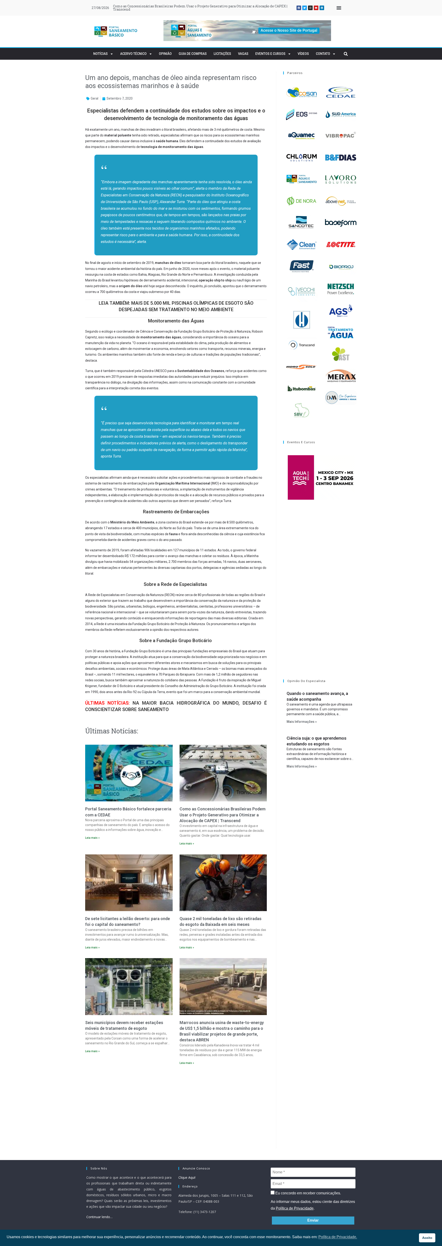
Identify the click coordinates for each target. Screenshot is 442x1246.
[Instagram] (310, 8)
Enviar (313, 1220)
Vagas (243, 54)
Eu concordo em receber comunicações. (307, 1193)
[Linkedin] (322, 8)
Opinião (165, 54)
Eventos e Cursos (270, 54)
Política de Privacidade (295, 1208)
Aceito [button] (427, 1238)
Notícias (100, 54)
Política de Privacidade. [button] (337, 1237)
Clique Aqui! (186, 1177)
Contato (323, 54)
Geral (94, 98)
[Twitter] (304, 8)
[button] (339, 8)
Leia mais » (92, 837)
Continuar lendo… (99, 1217)
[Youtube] (316, 8)
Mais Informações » (302, 721)
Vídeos (303, 54)
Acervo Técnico (133, 54)
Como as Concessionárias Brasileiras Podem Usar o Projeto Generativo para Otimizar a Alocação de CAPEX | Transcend (200, 8)
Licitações (222, 54)
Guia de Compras (193, 54)
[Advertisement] (176, 1108)
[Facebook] (299, 8)
